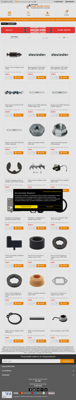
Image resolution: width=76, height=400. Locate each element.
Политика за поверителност (52, 191)
